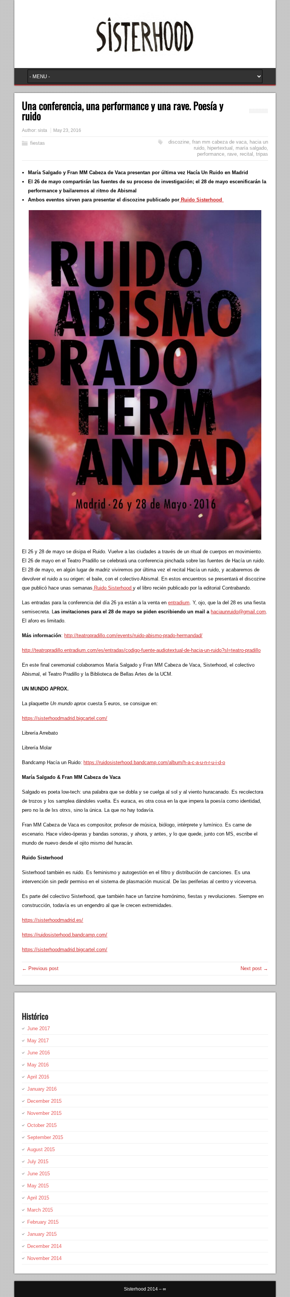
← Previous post (40, 968)
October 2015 (42, 1125)
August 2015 (41, 1149)
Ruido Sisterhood (201, 200)
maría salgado (251, 148)
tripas (262, 154)
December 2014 (44, 1246)
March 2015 (40, 1210)
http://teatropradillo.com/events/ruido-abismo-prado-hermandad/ (133, 635)
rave (232, 154)
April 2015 (38, 1198)
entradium (179, 602)
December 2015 (44, 1101)
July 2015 (37, 1161)
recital (246, 154)
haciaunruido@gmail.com (238, 611)
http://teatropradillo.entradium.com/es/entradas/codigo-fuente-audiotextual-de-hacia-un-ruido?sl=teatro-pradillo (141, 650)
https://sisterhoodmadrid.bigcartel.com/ (64, 718)
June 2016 (38, 1053)
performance (210, 154)
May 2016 (38, 1065)
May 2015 (38, 1186)
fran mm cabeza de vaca (219, 142)
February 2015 (43, 1222)
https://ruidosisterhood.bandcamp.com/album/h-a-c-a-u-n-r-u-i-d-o (154, 762)
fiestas (37, 143)
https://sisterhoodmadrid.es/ (52, 920)
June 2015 (38, 1173)
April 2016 (38, 1077)
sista (42, 130)
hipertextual (220, 148)
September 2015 (45, 1137)
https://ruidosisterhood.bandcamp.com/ (64, 935)
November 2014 (44, 1258)
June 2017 (38, 1028)
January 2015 (42, 1234)
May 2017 (38, 1040)
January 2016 (42, 1089)
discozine (178, 142)
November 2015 (44, 1113)
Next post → (254, 968)
